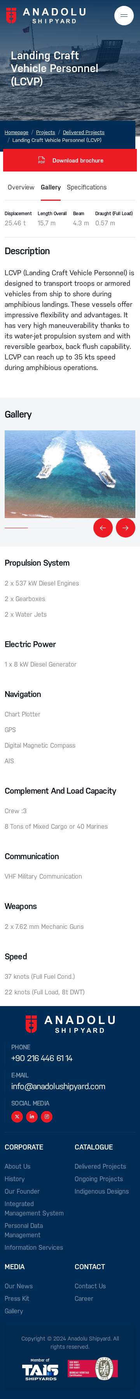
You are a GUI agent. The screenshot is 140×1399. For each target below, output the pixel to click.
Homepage (16, 132)
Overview (21, 187)
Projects (45, 132)
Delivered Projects (84, 132)
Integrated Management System (34, 1208)
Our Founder (22, 1191)
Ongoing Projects (99, 1178)
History (15, 1178)
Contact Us (90, 1285)
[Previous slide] (103, 528)
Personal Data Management (24, 1230)
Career (84, 1298)
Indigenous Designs (102, 1191)
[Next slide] (125, 528)
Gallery (51, 187)
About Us (17, 1166)
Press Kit (17, 1298)
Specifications (87, 187)
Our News (19, 1285)
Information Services (34, 1247)
